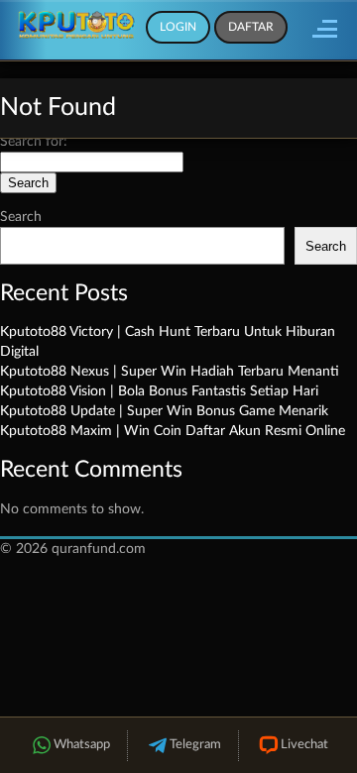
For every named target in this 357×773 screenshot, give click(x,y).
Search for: (33, 142)
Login (178, 27)
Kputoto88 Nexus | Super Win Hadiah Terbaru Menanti (169, 372)
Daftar (251, 27)
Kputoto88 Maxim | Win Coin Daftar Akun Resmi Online (172, 431)
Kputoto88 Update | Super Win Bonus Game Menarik (164, 411)
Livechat (304, 744)
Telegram (195, 744)
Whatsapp (82, 744)
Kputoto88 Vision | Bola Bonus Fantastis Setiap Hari (159, 391)
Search (21, 217)
